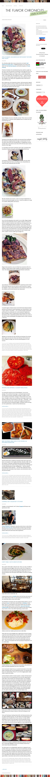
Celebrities (14, 535)
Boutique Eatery (27, 343)
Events (17, 477)
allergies (27, 414)
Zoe (8, 603)
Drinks (12, 477)
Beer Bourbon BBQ (22, 343)
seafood (20, 346)
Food (6, 345)
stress (11, 416)
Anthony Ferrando (14, 347)
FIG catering (27, 347)
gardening (5, 412)
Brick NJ (26, 481)
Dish (24, 347)
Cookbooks (23, 409)
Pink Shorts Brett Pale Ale (11, 483)
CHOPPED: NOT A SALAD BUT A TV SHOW (12, 501)
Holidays (17, 412)
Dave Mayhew (4, 482)
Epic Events (14, 477)
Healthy (14, 345)
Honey (20, 412)
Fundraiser (22, 477)
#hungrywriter (9, 347)
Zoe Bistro (21, 537)
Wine (2, 347)
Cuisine (22, 344)
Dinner (27, 344)
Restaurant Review (11, 346)
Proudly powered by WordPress (6, 772)
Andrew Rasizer (7, 481)
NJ (24, 345)
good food (11, 415)
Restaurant (6, 346)
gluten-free (7, 415)
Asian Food (14, 343)
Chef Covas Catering (7, 536)
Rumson (30, 413)
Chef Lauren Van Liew (20, 536)
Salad (16, 760)
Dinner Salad (6, 759)
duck (28, 344)
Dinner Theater (7, 761)
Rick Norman (20, 483)
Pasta (5, 413)
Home (3, 5)
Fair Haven (11, 761)
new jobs (6, 416)
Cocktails (13, 409)
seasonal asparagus (20, 350)
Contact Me (21, 5)
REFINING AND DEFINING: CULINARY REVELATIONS (14, 387)
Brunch (29, 408)
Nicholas (25, 603)
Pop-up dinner (8, 350)
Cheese (19, 344)
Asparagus (17, 343)
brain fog (30, 414)
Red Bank (3, 346)
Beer (28, 475)
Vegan (18, 414)
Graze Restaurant (8, 482)
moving (22, 415)
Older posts (4, 769)
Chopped (21, 506)
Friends (3, 412)
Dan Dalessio (22, 347)
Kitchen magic (22, 345)
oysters (16, 478)
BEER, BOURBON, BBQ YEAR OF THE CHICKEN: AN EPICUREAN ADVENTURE (14, 441)
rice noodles (15, 350)
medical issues (19, 415)
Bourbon (7, 476)
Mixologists (12, 478)
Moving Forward (26, 415)
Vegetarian (29, 346)
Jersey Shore (18, 345)
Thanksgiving (15, 414)
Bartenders (23, 475)
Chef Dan (18, 347)
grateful (12, 345)
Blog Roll (15, 5)
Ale (9, 475)
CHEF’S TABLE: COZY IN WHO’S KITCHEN (12, 562)
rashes (9, 416)
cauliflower (8, 344)
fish (4, 345)
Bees (15, 408)
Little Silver (13, 537)
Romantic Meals (16, 346)
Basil (26, 475)
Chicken (11, 409)
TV (19, 537)
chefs (9, 409)
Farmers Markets (12, 759)
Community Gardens (18, 409)
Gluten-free (9, 345)
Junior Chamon (27, 482)
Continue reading (5, 406)
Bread (22, 408)
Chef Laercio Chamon (13, 536)
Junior (14, 761)
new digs (30, 415)
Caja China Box (29, 481)
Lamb (9, 478)
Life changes (15, 415)
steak (22, 346)
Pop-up (26, 345)
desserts (7, 477)
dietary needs (4, 415)
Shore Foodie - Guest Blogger (40, 67)
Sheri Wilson (24, 483)
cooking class (27, 409)
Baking (14, 408)
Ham (31, 477)
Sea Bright (3, 414)
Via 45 (6, 763)
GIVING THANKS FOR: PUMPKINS (41, 34)
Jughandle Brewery (21, 482)
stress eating (14, 416)
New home (3, 416)
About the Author (9, 5)
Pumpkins (15, 413)
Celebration (11, 344)
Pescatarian (8, 413)
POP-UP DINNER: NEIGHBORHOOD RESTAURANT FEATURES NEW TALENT (17, 57)
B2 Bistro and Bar (12, 481)
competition (28, 536)
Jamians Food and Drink (15, 482)
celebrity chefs (16, 344)
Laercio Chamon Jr (6, 526)
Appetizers (10, 343)
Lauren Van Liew (8, 527)
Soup (6, 414)
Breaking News (4, 344)
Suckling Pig (26, 761)
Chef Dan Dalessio (12, 66)
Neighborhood (4, 483)
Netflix (14, 596)
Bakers (18, 475)
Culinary (24, 344)
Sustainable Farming (10, 414)
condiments (3, 477)
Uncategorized (26, 346)
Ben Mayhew (23, 481)
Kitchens (26, 412)
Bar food (20, 475)
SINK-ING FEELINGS (39, 30)
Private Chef (29, 345)
